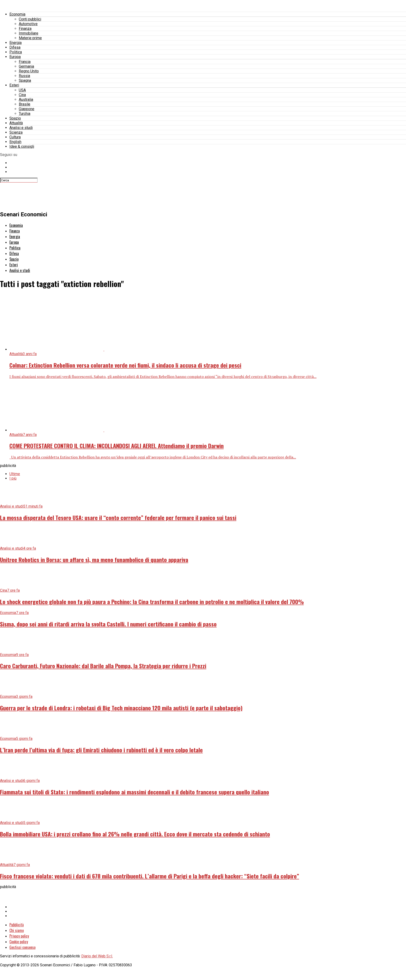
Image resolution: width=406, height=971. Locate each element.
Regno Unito (29, 71)
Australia (26, 99)
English (15, 142)
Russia (24, 76)
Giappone (26, 109)
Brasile (24, 104)
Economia (17, 14)
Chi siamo (16, 930)
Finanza (25, 28)
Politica (15, 52)
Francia (25, 61)
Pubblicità (16, 925)
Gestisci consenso (22, 947)
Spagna (25, 80)
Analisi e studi (21, 127)
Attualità (16, 123)
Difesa (14, 47)
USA (22, 90)
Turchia (24, 113)
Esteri (14, 85)
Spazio (15, 118)
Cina (22, 95)
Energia (15, 42)
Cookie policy (18, 941)
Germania (26, 66)
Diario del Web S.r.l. (97, 956)
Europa (15, 56)
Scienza (16, 132)
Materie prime (30, 38)
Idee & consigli (21, 146)
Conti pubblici (30, 19)
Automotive (28, 24)
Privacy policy (19, 936)
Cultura (15, 137)
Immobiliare (28, 33)
